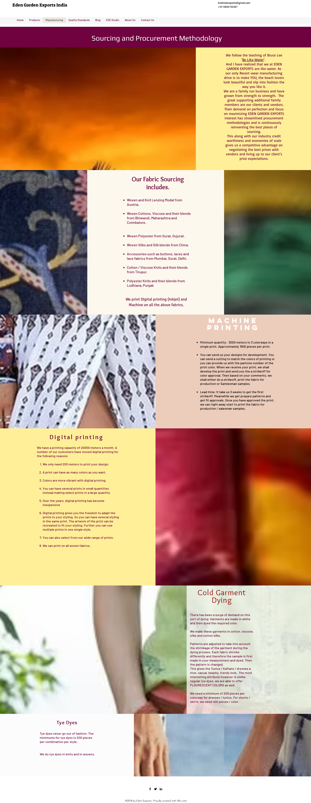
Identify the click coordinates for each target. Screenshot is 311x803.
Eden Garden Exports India (39, 5)
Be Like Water (253, 59)
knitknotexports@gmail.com (234, 2)
